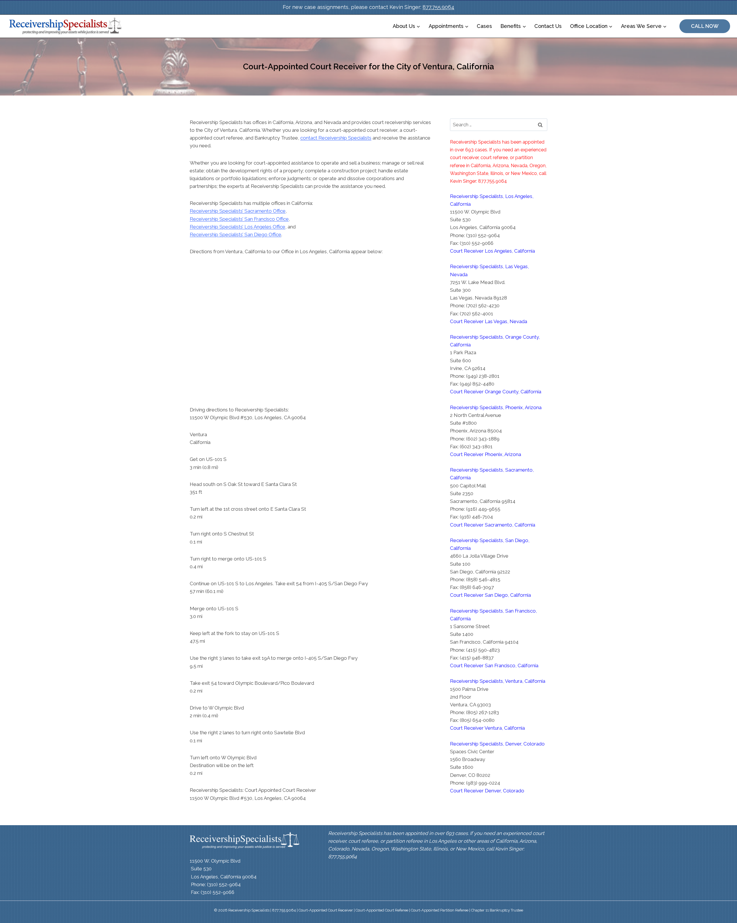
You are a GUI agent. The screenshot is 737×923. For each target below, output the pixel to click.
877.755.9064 (438, 7)
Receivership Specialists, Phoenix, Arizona (496, 407)
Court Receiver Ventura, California (487, 728)
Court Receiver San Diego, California (490, 595)
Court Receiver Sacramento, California (492, 525)
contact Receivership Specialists (335, 138)
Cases (484, 26)
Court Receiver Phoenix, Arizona (485, 454)
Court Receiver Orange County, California (495, 391)
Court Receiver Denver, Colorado (487, 791)
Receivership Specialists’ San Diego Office (235, 234)
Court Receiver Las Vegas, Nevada (488, 321)
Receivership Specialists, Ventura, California (497, 681)
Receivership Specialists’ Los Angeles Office (237, 227)
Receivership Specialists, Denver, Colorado (497, 744)
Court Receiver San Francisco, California (494, 665)
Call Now (705, 26)
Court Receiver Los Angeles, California (492, 251)
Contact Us (548, 26)
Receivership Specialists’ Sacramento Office (238, 211)
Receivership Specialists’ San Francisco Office (239, 219)
